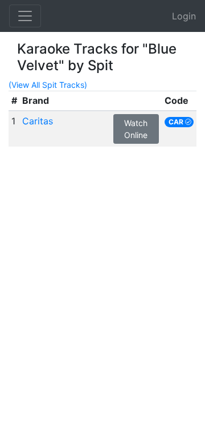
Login (184, 16)
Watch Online (135, 129)
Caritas (37, 121)
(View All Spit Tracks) (48, 85)
